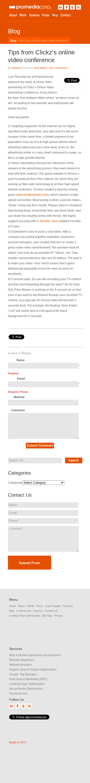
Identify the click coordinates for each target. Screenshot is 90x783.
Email (21, 378)
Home (12, 606)
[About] (13, 15)
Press (39, 606)
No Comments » (59, 67)
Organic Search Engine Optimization (33, 669)
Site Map (47, 615)
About (21, 606)
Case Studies (53, 606)
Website (19, 397)
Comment (18, 410)
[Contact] (65, 15)
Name (21, 360)
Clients (31, 606)
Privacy (58, 615)
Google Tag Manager (23, 674)
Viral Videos (41, 67)
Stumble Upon (49, 221)
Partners (68, 606)
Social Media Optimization (26, 688)
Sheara (16, 67)
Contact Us (51, 610)
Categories (15, 482)
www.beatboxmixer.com (32, 194)
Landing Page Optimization (24, 615)
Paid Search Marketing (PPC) (28, 679)
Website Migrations (21, 660)
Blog (13, 40)
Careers (38, 610)
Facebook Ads (18, 693)
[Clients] (23, 15)
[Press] (46, 15)
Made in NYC (18, 742)
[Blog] (55, 15)
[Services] (34, 15)
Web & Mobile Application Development (35, 655)
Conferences (23, 610)
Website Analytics (20, 664)
